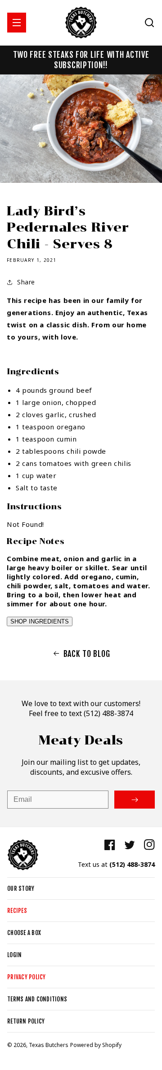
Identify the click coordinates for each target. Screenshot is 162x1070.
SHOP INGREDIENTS (39, 621)
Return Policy (26, 1021)
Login (14, 954)
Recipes (17, 910)
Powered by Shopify (96, 1045)
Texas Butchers (48, 1045)
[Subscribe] (134, 800)
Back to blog (86, 654)
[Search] (149, 22)
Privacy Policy (26, 977)
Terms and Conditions (37, 999)
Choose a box (24, 932)
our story (20, 888)
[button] (16, 23)
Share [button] (26, 282)
